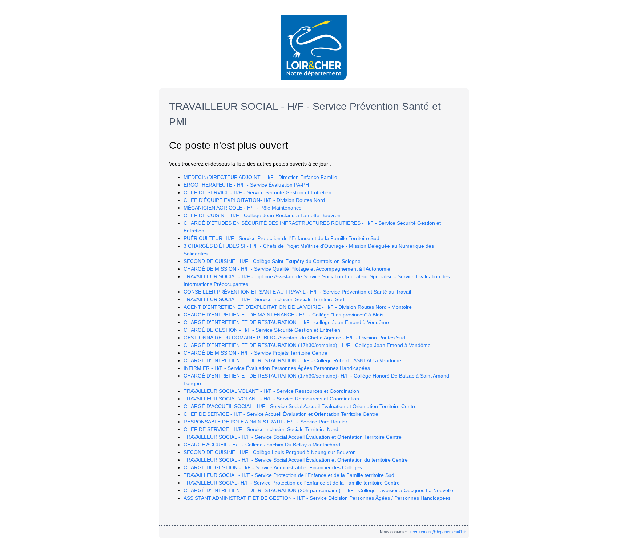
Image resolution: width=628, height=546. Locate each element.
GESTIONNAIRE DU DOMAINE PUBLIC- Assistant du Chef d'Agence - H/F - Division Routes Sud (294, 337)
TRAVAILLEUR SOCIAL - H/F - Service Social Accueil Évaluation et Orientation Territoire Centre (293, 437)
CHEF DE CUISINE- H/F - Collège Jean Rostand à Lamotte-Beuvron (262, 215)
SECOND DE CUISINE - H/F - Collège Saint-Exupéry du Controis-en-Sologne (272, 261)
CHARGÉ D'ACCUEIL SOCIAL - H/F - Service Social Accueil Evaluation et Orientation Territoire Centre (300, 406)
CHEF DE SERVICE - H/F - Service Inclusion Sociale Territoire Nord (261, 429)
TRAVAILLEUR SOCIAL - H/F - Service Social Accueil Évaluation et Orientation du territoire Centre (296, 460)
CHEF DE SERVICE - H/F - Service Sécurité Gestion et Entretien (257, 192)
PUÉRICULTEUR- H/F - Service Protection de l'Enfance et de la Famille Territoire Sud (281, 238)
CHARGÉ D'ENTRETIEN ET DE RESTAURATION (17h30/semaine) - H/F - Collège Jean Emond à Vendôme (307, 345)
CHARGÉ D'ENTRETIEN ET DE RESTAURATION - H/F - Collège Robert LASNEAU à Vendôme (292, 360)
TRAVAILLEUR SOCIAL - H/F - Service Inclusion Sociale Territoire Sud (264, 299)
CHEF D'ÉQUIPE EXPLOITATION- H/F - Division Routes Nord (254, 200)
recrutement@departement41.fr (438, 532)
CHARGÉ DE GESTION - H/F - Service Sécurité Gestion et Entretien (262, 330)
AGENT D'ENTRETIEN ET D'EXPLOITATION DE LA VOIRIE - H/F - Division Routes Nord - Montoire (298, 307)
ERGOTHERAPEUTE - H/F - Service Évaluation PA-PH (246, 185)
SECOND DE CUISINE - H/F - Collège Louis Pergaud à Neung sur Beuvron (270, 452)
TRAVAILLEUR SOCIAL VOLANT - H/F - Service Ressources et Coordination (271, 391)
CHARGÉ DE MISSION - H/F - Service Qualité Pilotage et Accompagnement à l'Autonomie (287, 269)
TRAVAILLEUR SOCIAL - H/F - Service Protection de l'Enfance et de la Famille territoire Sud (289, 475)
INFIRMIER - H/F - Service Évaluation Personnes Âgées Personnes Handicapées (277, 368)
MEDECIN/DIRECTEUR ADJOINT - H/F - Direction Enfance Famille (260, 177)
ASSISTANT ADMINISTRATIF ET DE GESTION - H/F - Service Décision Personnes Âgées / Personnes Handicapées (317, 498)
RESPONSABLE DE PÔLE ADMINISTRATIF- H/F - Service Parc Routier (265, 422)
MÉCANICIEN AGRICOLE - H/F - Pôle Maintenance (243, 208)
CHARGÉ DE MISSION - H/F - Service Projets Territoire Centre (255, 353)
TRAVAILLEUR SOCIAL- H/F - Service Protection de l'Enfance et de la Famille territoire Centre (292, 483)
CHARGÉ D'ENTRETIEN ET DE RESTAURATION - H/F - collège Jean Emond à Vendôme (286, 322)
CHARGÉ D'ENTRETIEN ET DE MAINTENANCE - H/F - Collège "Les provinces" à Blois (283, 315)
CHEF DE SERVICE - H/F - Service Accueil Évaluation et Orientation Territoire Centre (281, 414)
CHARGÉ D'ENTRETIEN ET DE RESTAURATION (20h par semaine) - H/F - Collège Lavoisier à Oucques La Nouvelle (318, 490)
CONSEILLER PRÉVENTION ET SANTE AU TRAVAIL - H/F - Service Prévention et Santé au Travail (297, 292)
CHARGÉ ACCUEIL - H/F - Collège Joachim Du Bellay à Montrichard (262, 444)
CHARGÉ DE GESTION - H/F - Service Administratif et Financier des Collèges (273, 467)
